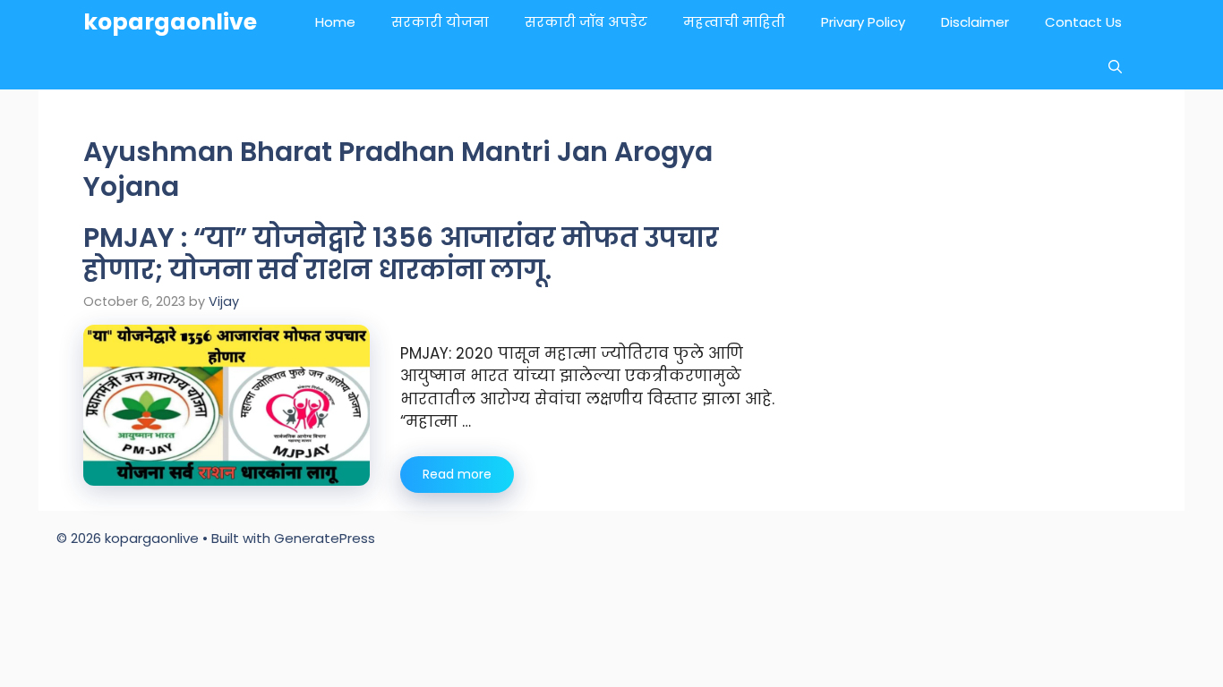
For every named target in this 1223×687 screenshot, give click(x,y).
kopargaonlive (170, 22)
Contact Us (1083, 22)
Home (335, 22)
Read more (457, 474)
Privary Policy (863, 22)
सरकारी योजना (440, 22)
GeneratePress (324, 538)
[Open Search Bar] (1115, 67)
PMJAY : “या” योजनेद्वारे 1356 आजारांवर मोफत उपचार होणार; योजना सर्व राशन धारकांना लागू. (401, 253)
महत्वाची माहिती (734, 22)
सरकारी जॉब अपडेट (586, 22)
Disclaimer (975, 22)
